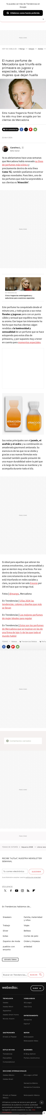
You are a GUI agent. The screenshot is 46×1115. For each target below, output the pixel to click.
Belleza (14, 641)
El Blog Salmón (30, 1054)
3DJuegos (28, 1003)
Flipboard (30, 129)
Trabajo (6, 925)
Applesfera (7, 1011)
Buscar (34, 975)
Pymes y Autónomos (32, 1058)
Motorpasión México (32, 1095)
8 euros (34, 583)
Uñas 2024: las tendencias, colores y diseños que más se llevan (22, 604)
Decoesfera (7, 1058)
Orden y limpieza (32, 941)
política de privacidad (33, 877)
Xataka (5, 1003)
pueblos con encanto (9, 948)
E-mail (35, 129)
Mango (22, 49)
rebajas (31, 49)
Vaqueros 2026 (27, 847)
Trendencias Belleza (29, 641)
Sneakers (7, 917)
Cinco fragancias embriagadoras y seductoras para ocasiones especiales (19, 296)
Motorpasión (29, 1037)
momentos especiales (29, 342)
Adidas (40, 49)
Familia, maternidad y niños (33, 918)
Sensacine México (31, 1083)
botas (5, 936)
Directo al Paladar (10, 1037)
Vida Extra (28, 1007)
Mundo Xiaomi (9, 1019)
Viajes (26, 925)
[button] (16, 147)
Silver (5, 930)
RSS (28, 890)
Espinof (27, 1024)
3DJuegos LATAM (31, 1075)
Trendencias (7, 1054)
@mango (14, 593)
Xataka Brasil (8, 1079)
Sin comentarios (11, 129)
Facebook (21, 129)
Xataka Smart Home (11, 1015)
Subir (35, 988)
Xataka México (8, 1075)
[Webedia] (10, 989)
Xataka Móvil (8, 1007)
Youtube (17, 890)
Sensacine (28, 1020)
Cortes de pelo (31, 936)
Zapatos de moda (11, 941)
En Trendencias (11, 292)
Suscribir (36, 872)
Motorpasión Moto (31, 1041)
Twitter (26, 129)
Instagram (22, 890)
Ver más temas (10, 959)
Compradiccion (9, 1062)
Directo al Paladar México (10, 1096)
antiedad (28, 946)
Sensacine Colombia (32, 1087)
